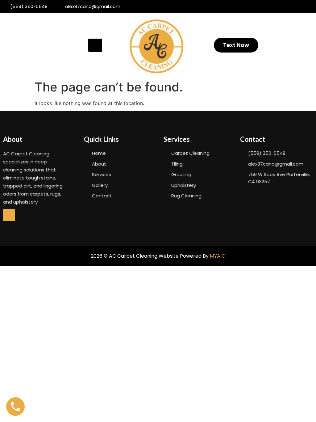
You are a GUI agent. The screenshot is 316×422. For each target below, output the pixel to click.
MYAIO (218, 256)
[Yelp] (9, 215)
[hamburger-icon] (95, 45)
